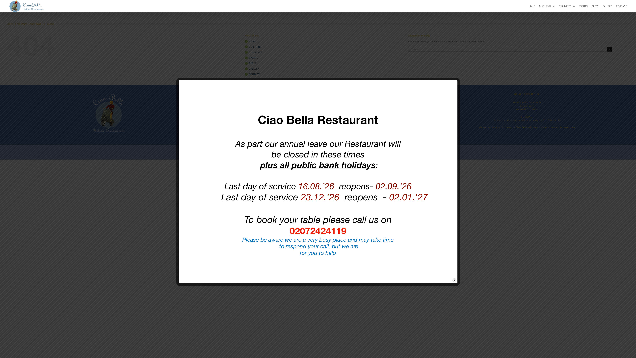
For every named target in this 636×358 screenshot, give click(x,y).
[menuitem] (534, 6)
